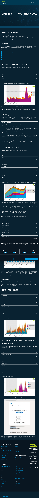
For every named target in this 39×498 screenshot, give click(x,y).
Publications (3, 479)
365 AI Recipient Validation (6, 468)
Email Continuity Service (5, 459)
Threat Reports (27, 17)
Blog (5, 27)
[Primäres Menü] (37, 2)
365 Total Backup (4, 472)
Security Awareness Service (6, 450)
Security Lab (15, 17)
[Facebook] (28, 467)
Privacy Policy (17, 464)
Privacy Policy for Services (19, 470)
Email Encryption (4, 455)
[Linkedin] (33, 467)
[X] (31, 467)
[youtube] (35, 467)
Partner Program (18, 457)
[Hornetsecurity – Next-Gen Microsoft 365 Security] (3, 2)
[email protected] (33, 459)
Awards (16, 453)
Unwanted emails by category (8, 52)
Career (16, 449)
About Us (16, 446)
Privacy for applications (19, 468)
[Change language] (32, 2)
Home (2, 27)
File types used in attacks (8, 54)
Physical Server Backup (5, 475)
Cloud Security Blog (4, 481)
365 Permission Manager (5, 466)
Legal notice (17, 466)
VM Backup (3, 473)
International (17, 448)
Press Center (17, 451)
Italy (15, 485)
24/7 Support (3, 494)
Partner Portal (17, 460)
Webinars (2, 483)
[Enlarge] (34, 86)
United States (17, 483)
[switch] (14, 252)
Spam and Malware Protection (6, 452)
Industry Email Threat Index (8, 56)
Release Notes (3, 486)
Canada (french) (17, 487)
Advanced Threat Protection (6, 453)
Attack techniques (6, 57)
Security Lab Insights (5, 485)
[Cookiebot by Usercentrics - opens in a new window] (34, 238)
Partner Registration (18, 459)
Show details (34, 256)
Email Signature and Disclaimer (6, 460)
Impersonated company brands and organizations (12, 59)
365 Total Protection (4, 446)
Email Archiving (3, 457)
